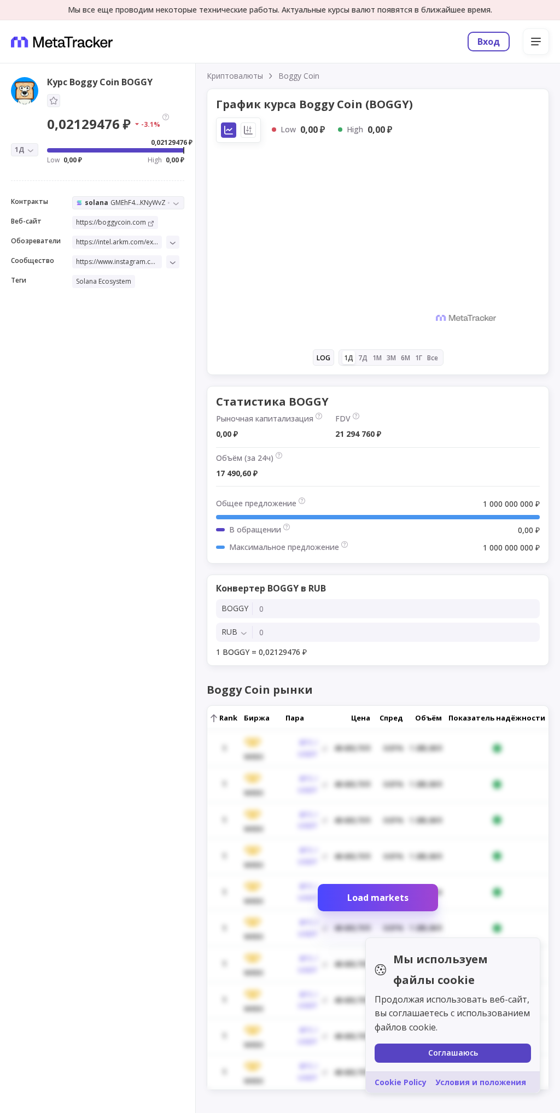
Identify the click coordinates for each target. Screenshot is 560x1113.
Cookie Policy (401, 1082)
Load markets (378, 898)
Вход (488, 42)
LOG (323, 357)
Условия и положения (480, 1082)
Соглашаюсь (453, 1052)
